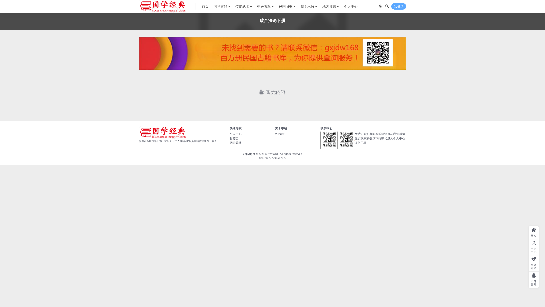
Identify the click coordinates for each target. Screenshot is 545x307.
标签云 (234, 138)
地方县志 (329, 6)
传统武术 (242, 6)
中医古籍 (264, 6)
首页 (205, 6)
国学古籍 (220, 6)
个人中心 (351, 6)
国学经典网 (271, 154)
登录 (400, 6)
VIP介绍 (280, 134)
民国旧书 (286, 6)
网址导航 (236, 143)
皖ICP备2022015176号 (272, 158)
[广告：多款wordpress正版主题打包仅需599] (272, 54)
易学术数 (307, 6)
